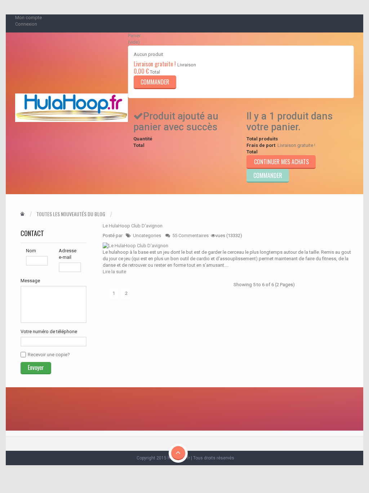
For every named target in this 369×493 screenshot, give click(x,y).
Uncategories (147, 235)
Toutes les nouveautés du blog (70, 214)
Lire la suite (114, 271)
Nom (31, 250)
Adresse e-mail (67, 254)
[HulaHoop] (71, 107)
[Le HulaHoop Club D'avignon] (135, 245)
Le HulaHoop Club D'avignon (133, 225)
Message (30, 280)
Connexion (26, 24)
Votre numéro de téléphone (49, 331)
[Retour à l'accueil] (22, 214)
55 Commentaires (190, 235)
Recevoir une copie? (49, 354)
